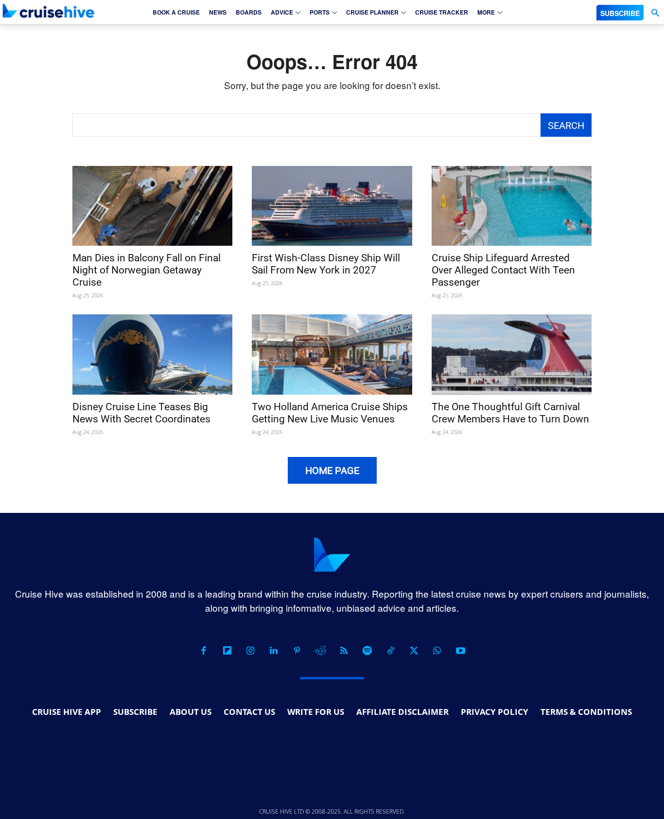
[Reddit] (320, 650)
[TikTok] (390, 650)
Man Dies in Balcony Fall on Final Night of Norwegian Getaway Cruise (146, 270)
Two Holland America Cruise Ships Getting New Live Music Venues (330, 413)
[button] (655, 12)
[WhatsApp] (437, 650)
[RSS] (343, 650)
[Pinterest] (297, 650)
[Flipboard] (227, 650)
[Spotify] (367, 650)
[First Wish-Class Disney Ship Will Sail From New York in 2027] (332, 206)
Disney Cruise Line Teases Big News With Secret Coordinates (141, 413)
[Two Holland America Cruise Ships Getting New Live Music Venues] (332, 354)
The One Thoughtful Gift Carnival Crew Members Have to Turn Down (510, 413)
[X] (413, 650)
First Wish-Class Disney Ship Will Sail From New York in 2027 (326, 264)
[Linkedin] (273, 650)
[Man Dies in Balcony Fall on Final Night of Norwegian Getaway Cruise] (152, 206)
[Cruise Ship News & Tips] (48, 10)
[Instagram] (250, 650)
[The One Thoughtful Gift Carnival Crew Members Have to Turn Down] (512, 354)
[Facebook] (203, 650)
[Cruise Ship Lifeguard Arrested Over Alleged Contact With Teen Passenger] (512, 206)
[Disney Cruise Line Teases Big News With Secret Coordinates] (152, 354)
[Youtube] (460, 650)
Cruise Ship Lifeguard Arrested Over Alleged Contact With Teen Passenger (503, 270)
